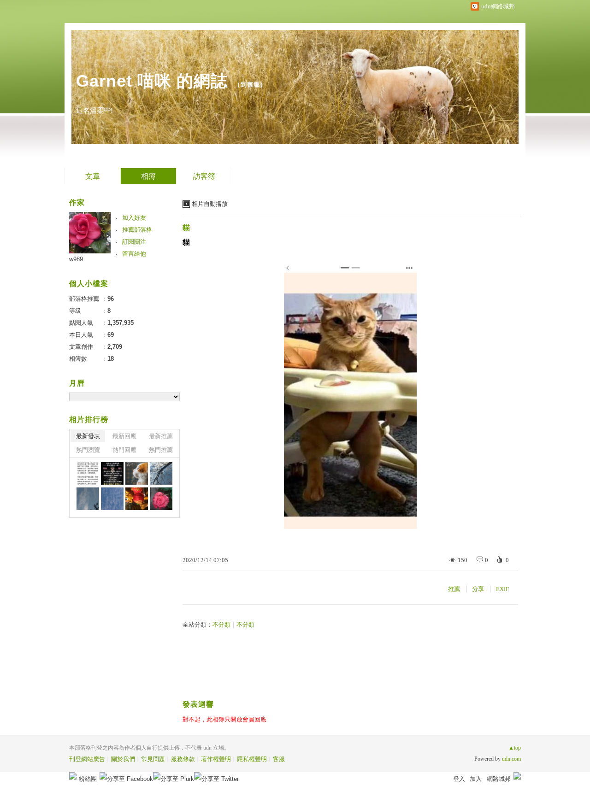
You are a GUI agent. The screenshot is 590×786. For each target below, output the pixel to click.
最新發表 (88, 436)
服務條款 (183, 759)
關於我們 (123, 759)
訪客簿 (204, 176)
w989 (76, 259)
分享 (478, 589)
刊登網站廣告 (87, 759)
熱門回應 (124, 449)
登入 (459, 778)
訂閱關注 (134, 241)
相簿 (148, 176)
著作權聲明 (216, 759)
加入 (476, 778)
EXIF (502, 589)
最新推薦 (161, 436)
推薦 (454, 589)
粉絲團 (88, 778)
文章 (92, 176)
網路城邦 (499, 778)
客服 (279, 759)
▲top (514, 748)
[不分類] (88, 473)
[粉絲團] (73, 776)
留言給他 (134, 253)
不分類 (221, 624)
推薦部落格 (137, 229)
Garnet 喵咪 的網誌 (152, 80)
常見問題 (153, 759)
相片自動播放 (210, 203)
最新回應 (124, 436)
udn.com (511, 759)
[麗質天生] (161, 498)
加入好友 (134, 217)
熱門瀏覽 (88, 449)
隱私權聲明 (252, 759)
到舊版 (250, 84)
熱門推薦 (161, 449)
